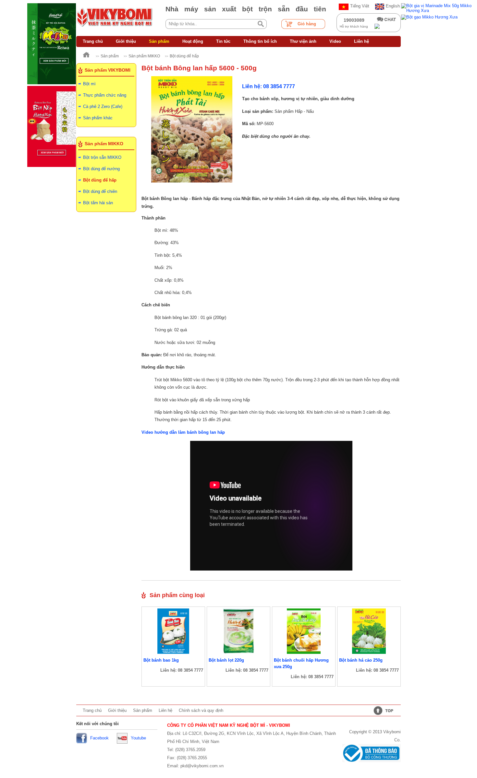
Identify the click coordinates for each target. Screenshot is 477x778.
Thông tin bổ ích (260, 41)
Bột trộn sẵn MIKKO (102, 157)
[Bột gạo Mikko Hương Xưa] (439, 17)
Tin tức (223, 41)
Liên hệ (361, 41)
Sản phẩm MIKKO (144, 56)
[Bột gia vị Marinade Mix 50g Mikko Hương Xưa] (439, 8)
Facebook (99, 738)
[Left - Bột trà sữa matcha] (51, 43)
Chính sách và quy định (201, 710)
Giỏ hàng (307, 23)
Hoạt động (192, 41)
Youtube (138, 738)
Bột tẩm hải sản (98, 202)
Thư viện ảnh (303, 41)
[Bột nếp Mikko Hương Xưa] (51, 126)
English (393, 6)
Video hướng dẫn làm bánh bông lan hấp (183, 432)
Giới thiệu (126, 41)
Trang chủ (93, 41)
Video (335, 41)
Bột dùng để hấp (184, 56)
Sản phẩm (159, 41)
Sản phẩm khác (98, 117)
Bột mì (89, 83)
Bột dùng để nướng (101, 168)
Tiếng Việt (359, 6)
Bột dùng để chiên (100, 191)
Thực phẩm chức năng (104, 95)
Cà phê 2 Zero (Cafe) (102, 106)
